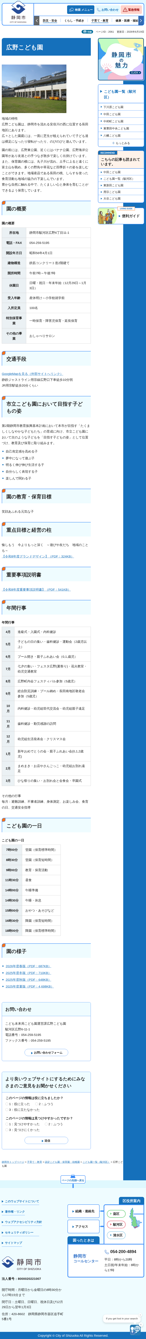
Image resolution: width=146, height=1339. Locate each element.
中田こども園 (112, 114)
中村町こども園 (113, 121)
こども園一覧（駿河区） (120, 94)
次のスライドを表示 (141, 20)
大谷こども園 (112, 198)
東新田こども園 (113, 185)
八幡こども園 (112, 135)
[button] (80, 9)
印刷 (89, 32)
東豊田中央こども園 (116, 128)
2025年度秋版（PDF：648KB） (28, 980)
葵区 (116, 1214)
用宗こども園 (112, 191)
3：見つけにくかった (24, 1130)
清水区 (118, 1235)
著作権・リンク (15, 1211)
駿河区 (118, 1224)
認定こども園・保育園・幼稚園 (62, 1162)
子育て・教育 (34, 1162)
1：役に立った (19, 1104)
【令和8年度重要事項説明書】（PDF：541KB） (36, 589)
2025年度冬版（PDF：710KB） (28, 973)
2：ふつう (46, 1104)
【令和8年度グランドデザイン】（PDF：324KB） (38, 556)
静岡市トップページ (13, 1162)
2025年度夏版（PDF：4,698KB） (30, 986)
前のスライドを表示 (36, 20)
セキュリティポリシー (19, 1232)
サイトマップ (13, 1242)
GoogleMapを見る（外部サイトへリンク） (32, 374)
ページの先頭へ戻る (73, 1180)
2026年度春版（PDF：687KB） (28, 966)
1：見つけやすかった (24, 1124)
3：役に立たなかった (24, 1109)
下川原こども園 (113, 107)
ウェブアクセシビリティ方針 (23, 1221)
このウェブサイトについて (22, 1201)
